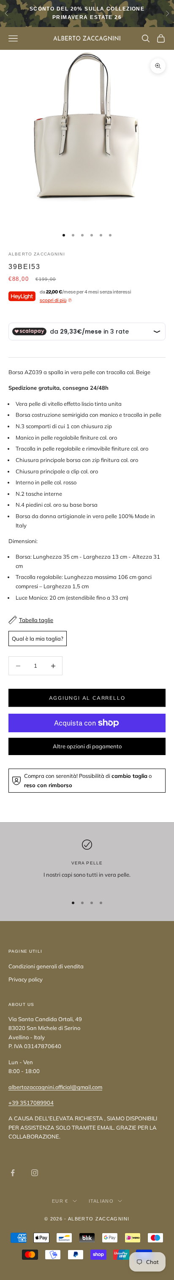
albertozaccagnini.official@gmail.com (55, 1087)
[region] (87, 864)
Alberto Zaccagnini (36, 254)
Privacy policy (25, 979)
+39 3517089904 (31, 1102)
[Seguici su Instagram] (34, 1173)
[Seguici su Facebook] (12, 1173)
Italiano (101, 1201)
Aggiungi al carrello (87, 698)
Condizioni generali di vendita (46, 966)
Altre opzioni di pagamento (87, 746)
